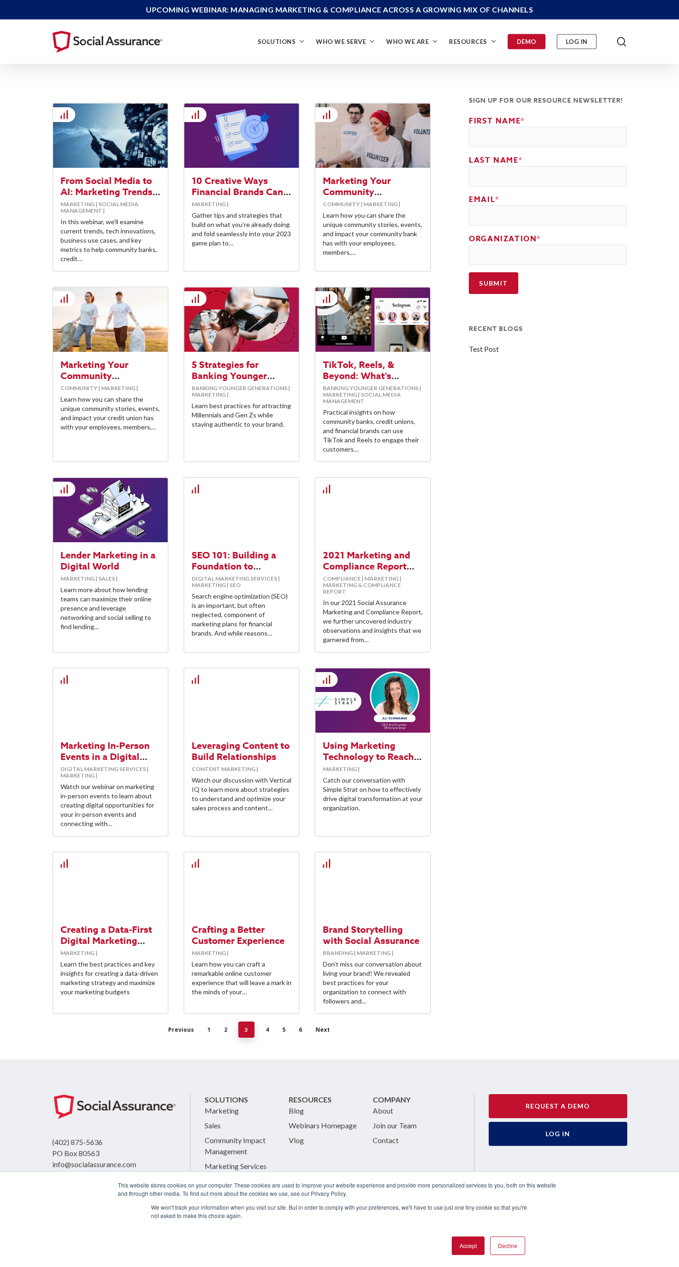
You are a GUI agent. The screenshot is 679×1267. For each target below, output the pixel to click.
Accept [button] (468, 1245)
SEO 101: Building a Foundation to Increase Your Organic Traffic (240, 571)
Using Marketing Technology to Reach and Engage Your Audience (368, 762)
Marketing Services (236, 1166)
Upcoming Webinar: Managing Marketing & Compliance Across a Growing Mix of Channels (339, 9)
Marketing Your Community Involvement (357, 191)
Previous (181, 1030)
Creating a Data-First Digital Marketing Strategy (106, 940)
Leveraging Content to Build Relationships (241, 751)
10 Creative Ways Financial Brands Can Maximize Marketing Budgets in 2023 (237, 197)
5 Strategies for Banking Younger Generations (229, 375)
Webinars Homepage (323, 1125)
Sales (213, 1125)
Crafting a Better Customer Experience (238, 935)
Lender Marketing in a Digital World (108, 560)
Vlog (296, 1140)
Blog (296, 1110)
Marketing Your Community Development (94, 375)
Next (322, 1030)
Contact (386, 1140)
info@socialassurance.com (94, 1164)
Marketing (222, 1110)
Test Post (484, 348)
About (383, 1110)
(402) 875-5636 (77, 1142)
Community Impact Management (235, 1146)
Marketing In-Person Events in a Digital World (105, 756)
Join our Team (395, 1125)
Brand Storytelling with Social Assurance (371, 935)
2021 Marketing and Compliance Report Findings (366, 566)
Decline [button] (507, 1245)
